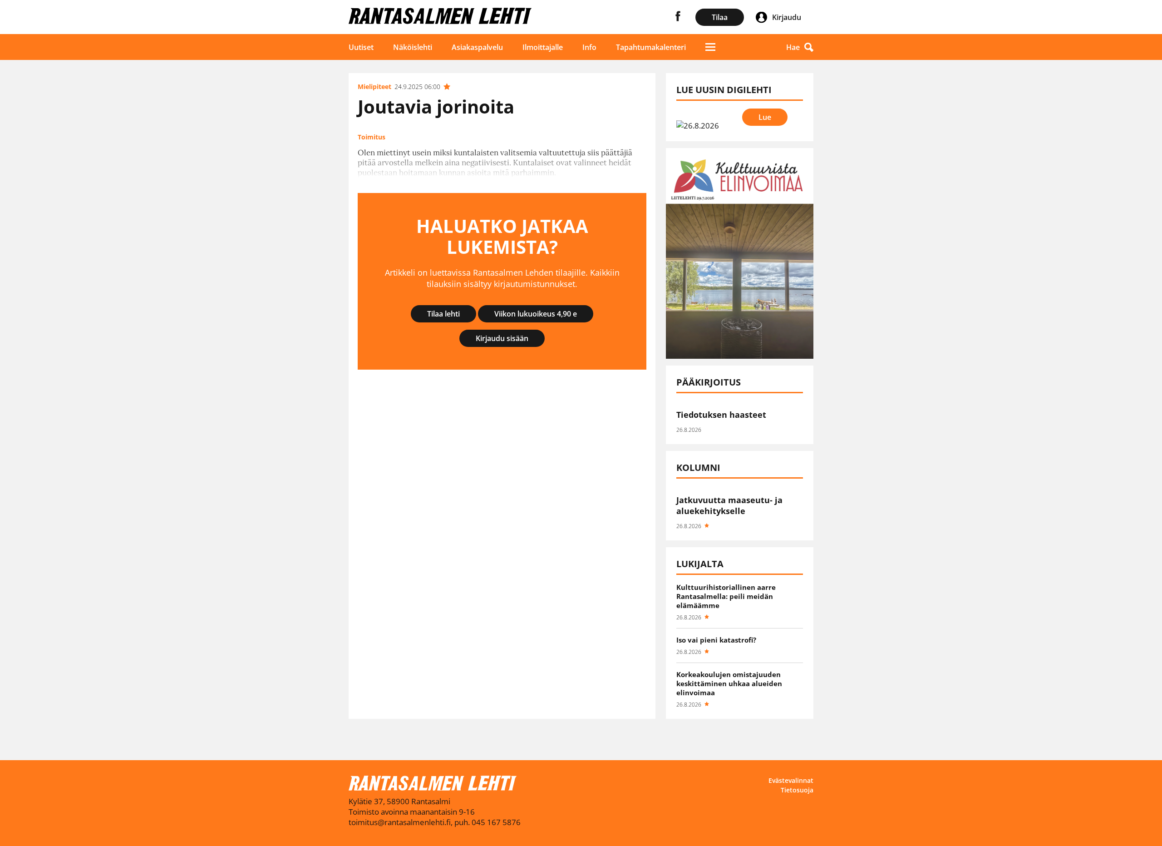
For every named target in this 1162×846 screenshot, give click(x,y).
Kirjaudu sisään (502, 338)
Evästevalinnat (790, 780)
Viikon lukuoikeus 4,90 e (535, 314)
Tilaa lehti (443, 314)
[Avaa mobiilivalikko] (710, 47)
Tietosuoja (797, 790)
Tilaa (720, 17)
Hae (793, 47)
